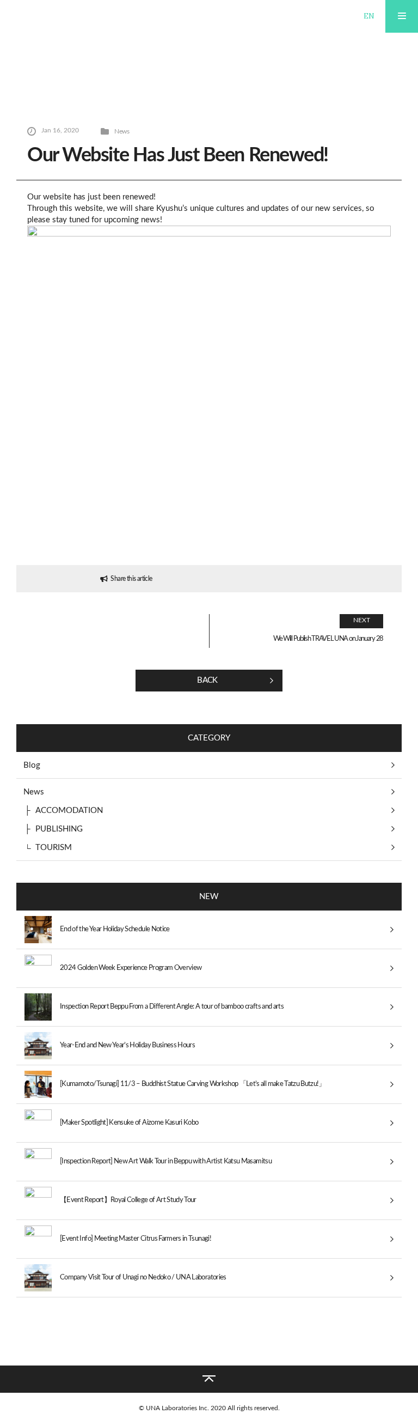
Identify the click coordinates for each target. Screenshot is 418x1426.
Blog (31, 765)
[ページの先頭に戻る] (209, 1379)
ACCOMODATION (69, 810)
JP (337, 16)
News (33, 792)
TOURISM (53, 848)
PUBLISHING (59, 829)
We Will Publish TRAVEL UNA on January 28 (328, 638)
